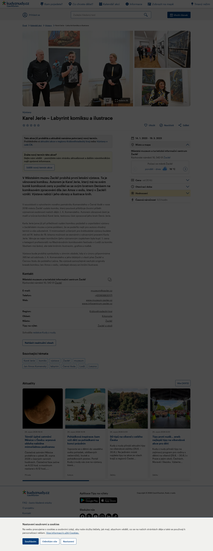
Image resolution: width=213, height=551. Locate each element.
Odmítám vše (49, 541)
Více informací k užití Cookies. (62, 532)
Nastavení (68, 541)
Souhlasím (30, 541)
